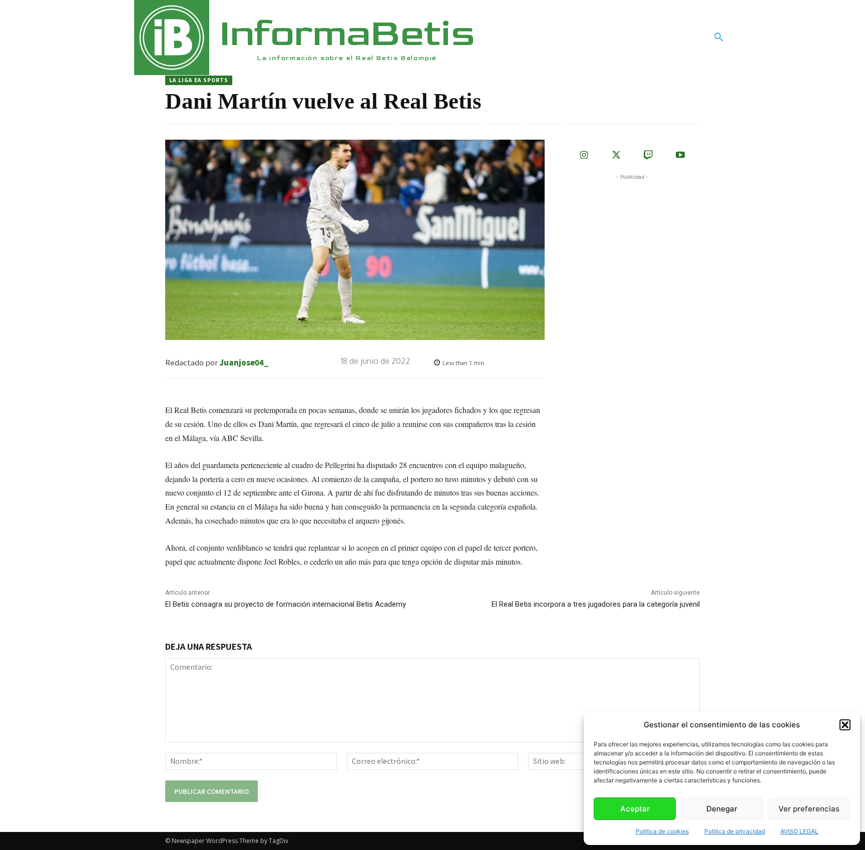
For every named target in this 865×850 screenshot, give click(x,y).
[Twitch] (648, 155)
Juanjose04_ (244, 362)
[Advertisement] (640, 244)
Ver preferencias (808, 808)
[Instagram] (584, 155)
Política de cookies (662, 831)
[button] (845, 725)
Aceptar (635, 808)
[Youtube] (680, 155)
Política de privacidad (734, 831)
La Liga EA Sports (198, 80)
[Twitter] (616, 155)
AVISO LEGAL (799, 831)
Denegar (721, 808)
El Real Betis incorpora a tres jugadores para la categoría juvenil (596, 604)
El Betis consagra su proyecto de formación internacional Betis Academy (285, 604)
